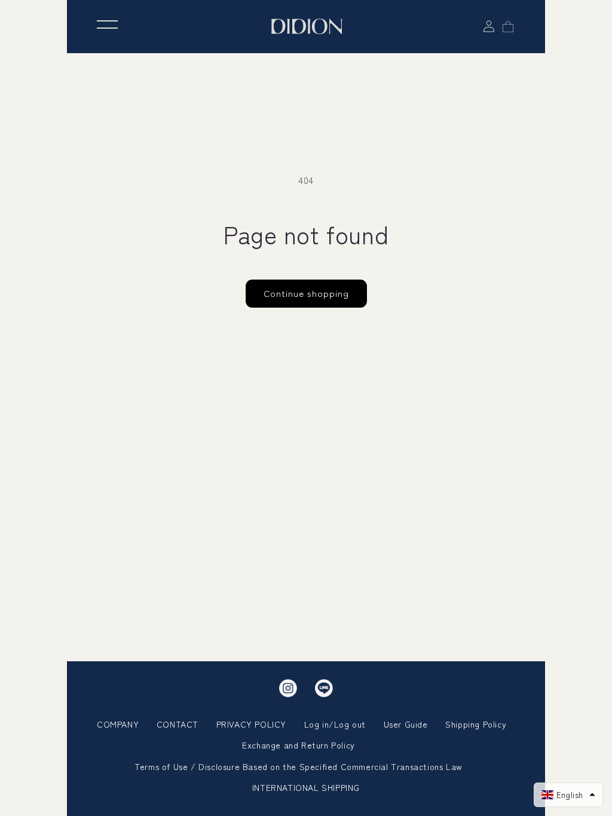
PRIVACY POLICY (251, 724)
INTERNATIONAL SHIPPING (306, 787)
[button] (568, 794)
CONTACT (177, 724)
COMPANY (118, 724)
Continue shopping (306, 293)
